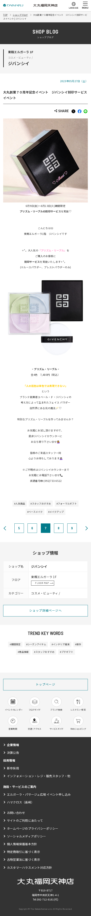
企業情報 (13, 745)
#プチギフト (66, 651)
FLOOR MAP (42, 582)
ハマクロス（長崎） (20, 802)
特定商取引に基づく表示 (23, 852)
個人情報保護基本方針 (22, 844)
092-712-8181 (45, 899)
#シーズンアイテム (36, 644)
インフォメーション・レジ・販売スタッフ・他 (38, 776)
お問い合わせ (16, 813)
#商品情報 (23, 651)
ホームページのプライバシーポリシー (32, 828)
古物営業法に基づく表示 (23, 859)
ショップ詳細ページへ (45, 610)
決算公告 (13, 752)
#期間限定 (15, 644)
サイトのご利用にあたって (25, 820)
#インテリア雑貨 (61, 644)
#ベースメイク (35, 511)
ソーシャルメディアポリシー (26, 836)
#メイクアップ (56, 511)
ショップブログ (20, 14)
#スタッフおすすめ (40, 503)
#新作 (78, 644)
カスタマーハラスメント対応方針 (29, 867)
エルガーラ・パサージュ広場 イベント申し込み (39, 794)
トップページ (45, 684)
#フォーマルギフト (67, 503)
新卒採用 (13, 768)
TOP (5, 14)
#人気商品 (19, 503)
